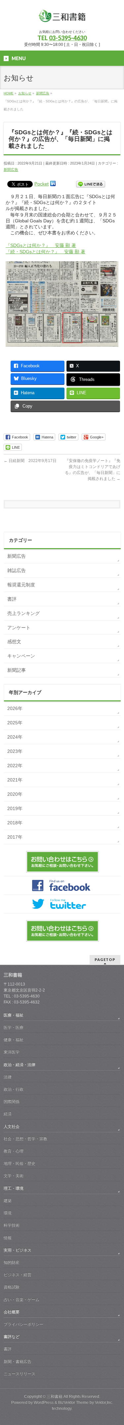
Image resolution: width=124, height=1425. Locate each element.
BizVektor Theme (73, 1402)
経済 (8, 1114)
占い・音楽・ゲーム (21, 1299)
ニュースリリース (19, 1373)
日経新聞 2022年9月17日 (30, 460)
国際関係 (12, 1101)
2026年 (14, 708)
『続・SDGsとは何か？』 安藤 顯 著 (45, 251)
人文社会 (12, 1126)
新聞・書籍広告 (17, 1361)
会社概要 (12, 1312)
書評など (12, 1336)
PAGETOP (105, 959)
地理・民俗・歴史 (19, 1163)
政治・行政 (13, 1089)
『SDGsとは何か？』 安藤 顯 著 (41, 245)
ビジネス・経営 (17, 1274)
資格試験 (12, 1287)
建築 (8, 1200)
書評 (12, 599)
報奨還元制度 (21, 584)
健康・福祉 (13, 1039)
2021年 (14, 779)
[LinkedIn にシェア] (53, 183)
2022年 (14, 765)
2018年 (14, 822)
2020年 (14, 794)
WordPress (44, 1402)
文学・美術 (13, 1175)
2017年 (14, 837)
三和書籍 (54, 1396)
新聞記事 (16, 670)
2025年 (14, 722)
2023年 (14, 751)
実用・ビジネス (17, 1250)
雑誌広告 (16, 570)
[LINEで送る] (90, 183)
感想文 (14, 641)
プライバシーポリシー (23, 1324)
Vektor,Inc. (104, 1402)
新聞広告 (11, 170)
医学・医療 (13, 1027)
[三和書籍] (62, 18)
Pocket (41, 183)
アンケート (18, 627)
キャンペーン (21, 655)
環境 (8, 1213)
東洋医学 (12, 1052)
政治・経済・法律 (19, 1064)
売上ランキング (23, 613)
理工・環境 (13, 1188)
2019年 (14, 808)
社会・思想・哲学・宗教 (25, 1138)
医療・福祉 (13, 1015)
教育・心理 (13, 1151)
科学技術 (12, 1225)
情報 (8, 1238)
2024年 (14, 737)
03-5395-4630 (68, 38)
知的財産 (12, 1262)
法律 (8, 1077)
